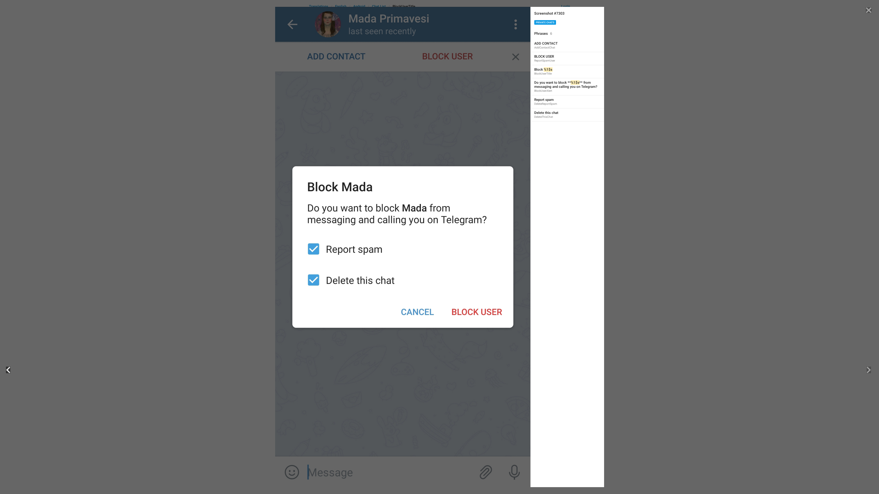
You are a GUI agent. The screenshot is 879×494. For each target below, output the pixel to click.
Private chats (545, 22)
